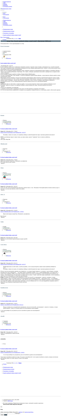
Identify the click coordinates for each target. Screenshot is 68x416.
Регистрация (6, 14)
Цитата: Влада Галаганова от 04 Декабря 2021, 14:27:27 (13, 132)
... (15, 38)
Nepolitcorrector (4, 287)
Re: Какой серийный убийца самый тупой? (9, 128)
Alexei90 (2, 316)
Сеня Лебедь (4, 244)
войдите (21, 412)
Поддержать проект (7, 6)
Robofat (2, 115)
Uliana (2, 167)
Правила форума (7, 1)
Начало (4, 12)
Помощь (5, 4)
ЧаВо (4, 2)
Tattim (2, 221)
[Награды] (8, 58)
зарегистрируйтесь (29, 412)
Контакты (5, 5)
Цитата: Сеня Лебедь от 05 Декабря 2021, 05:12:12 (12, 304)
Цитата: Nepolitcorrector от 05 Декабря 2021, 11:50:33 (12, 352)
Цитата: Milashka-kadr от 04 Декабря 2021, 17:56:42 (12, 211)
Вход (4, 13)
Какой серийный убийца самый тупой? (8, 63)
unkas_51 (3, 194)
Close (2, 414)
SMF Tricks (10, 400)
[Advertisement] (31, 102)
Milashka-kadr (4, 143)
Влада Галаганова (5, 46)
